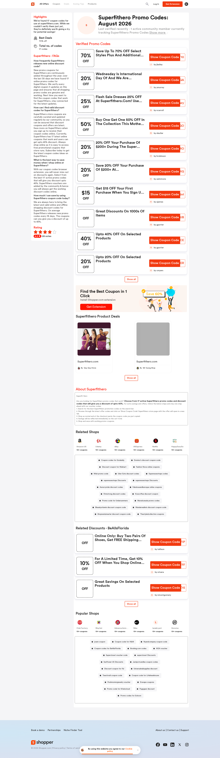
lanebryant (157, 628)
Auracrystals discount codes (111, 487)
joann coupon (99, 642)
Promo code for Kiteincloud (118, 689)
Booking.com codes (138, 648)
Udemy (98, 447)
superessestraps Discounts (115, 480)
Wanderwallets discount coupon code (150, 507)
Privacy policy (58, 748)
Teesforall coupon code (112, 675)
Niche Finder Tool (73, 730)
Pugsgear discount (147, 689)
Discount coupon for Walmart (114, 467)
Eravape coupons (147, 682)
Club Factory (82, 628)
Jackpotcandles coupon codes (145, 662)
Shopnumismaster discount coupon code (114, 514)
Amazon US (81, 447)
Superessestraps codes (158, 474)
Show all (131, 279)
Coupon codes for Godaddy (112, 460)
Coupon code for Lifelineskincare (145, 675)
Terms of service (74, 748)
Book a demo (38, 730)
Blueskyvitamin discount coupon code (110, 507)
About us (160, 730)
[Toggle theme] (186, 4)
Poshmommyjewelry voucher (118, 682)
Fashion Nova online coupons (148, 467)
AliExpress (137, 447)
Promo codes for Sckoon (130, 696)
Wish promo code (101, 474)
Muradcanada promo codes (148, 501)
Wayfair (98, 628)
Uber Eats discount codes (128, 474)
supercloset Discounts (146, 655)
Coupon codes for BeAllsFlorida (107, 648)
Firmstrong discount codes (114, 494)
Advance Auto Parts (122, 628)
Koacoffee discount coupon (146, 494)
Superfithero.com (88, 361)
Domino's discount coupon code (147, 460)
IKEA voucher (161, 648)
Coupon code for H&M (124, 642)
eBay (116, 447)
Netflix (155, 447)
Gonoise (174, 628)
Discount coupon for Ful (114, 669)
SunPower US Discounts (113, 662)
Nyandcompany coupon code (155, 642)
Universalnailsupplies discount (145, 669)
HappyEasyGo (177, 447)
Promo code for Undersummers (115, 501)
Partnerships (54, 730)
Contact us (173, 730)
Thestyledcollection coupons (152, 514)
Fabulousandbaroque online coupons (147, 487)
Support (185, 730)
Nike (135, 628)
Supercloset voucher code (116, 655)
